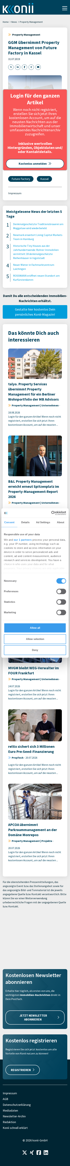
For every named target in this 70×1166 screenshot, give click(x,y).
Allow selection (35, 639)
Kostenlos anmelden (33, 164)
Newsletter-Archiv (14, 1116)
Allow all (35, 627)
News (14, 21)
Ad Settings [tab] (43, 522)
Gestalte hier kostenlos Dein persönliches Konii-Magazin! (35, 311)
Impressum (14, 193)
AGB (5, 1099)
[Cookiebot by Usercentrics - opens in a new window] (51, 513)
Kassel (44, 179)
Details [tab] (25, 522)
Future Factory (21, 179)
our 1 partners (23, 539)
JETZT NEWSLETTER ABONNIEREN (33, 1017)
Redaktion (9, 1122)
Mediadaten (10, 1110)
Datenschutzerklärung (17, 1105)
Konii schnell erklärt (15, 1128)
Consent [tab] (9, 522)
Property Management (31, 21)
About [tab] (60, 522)
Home (6, 21)
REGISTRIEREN (21, 1070)
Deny (35, 650)
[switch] (61, 591)
